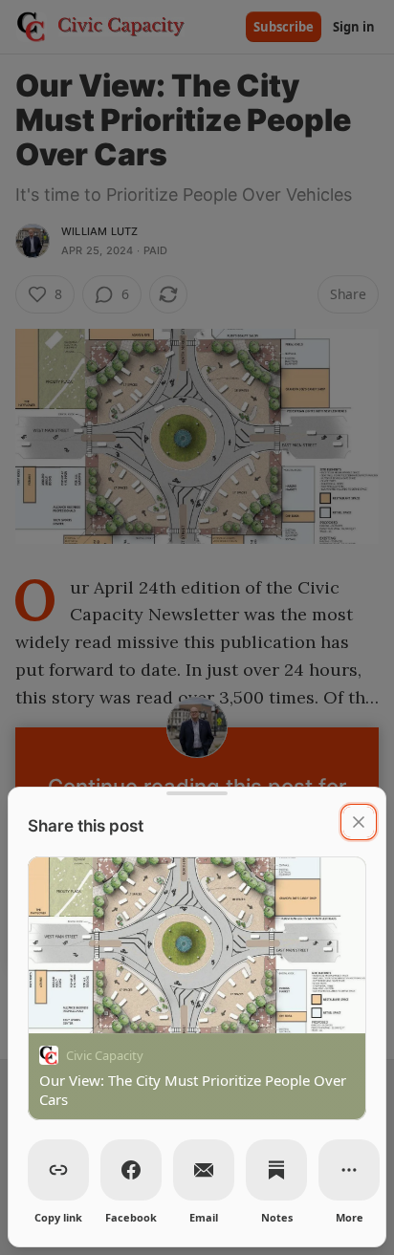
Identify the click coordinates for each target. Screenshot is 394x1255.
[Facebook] (131, 1170)
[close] (358, 822)
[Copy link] (58, 1170)
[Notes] (276, 1170)
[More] (349, 1170)
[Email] (203, 1170)
